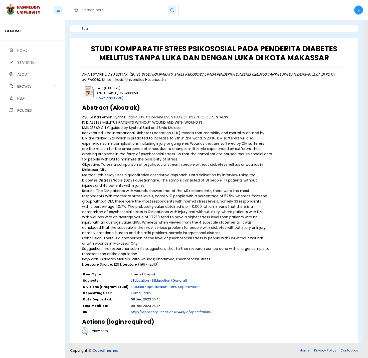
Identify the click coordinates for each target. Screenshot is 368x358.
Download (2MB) (109, 98)
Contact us (349, 350)
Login (86, 28)
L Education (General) (169, 280)
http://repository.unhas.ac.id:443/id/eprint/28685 (171, 312)
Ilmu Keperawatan (185, 287)
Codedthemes (105, 350)
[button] (358, 10)
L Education (140, 280)
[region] (32, 189)
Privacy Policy (325, 350)
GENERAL (13, 31)
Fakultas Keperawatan (149, 287)
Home (305, 350)
